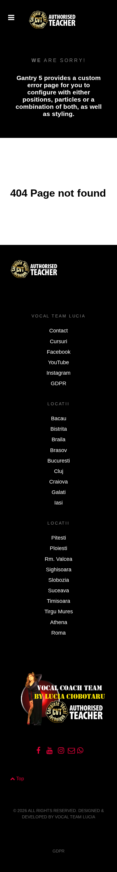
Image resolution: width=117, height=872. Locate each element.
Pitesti (58, 538)
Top (19, 778)
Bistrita (58, 429)
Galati (59, 492)
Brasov (58, 450)
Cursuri (58, 341)
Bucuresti (58, 461)
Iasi (58, 503)
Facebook (58, 352)
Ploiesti (58, 548)
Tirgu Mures (58, 612)
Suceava (58, 591)
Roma (58, 633)
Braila (58, 439)
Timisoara (58, 601)
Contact (58, 331)
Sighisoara (58, 570)
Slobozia (58, 580)
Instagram (58, 373)
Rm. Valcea (58, 559)
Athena (58, 622)
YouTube (58, 362)
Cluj (58, 471)
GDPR (58, 383)
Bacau (58, 418)
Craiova (58, 482)
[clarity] (58, 20)
